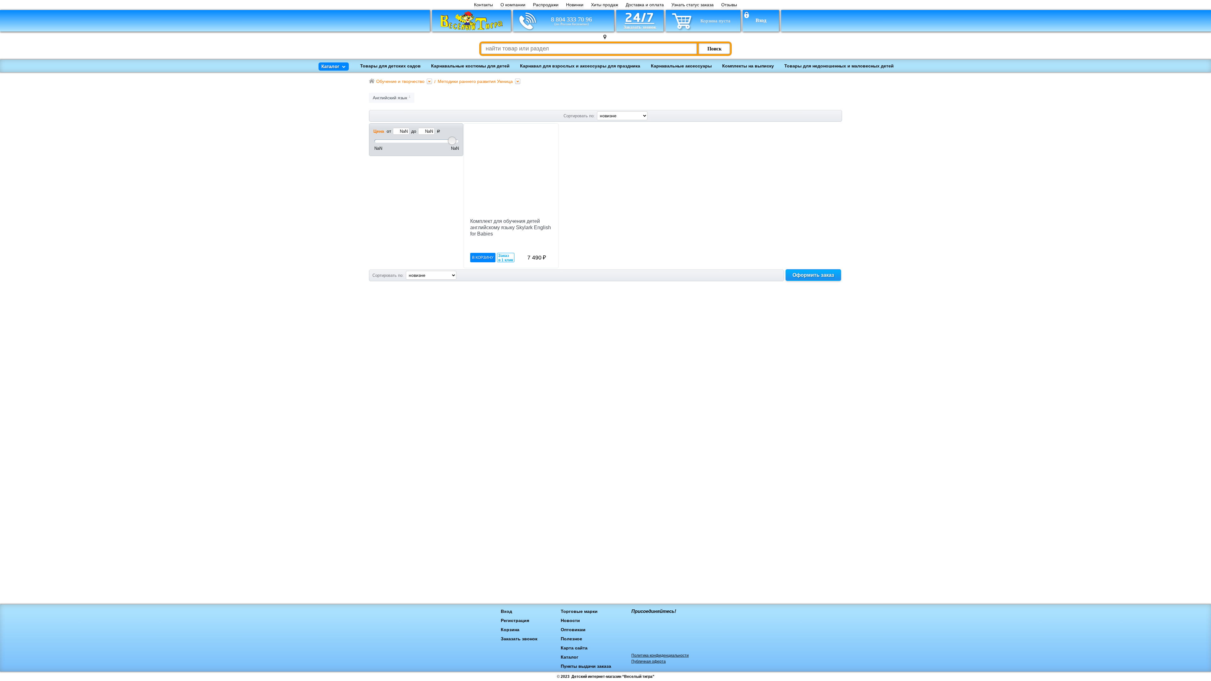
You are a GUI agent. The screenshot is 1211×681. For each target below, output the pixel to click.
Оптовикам (573, 629)
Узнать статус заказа (692, 5)
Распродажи (546, 5)
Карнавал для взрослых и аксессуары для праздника (580, 65)
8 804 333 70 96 (571, 21)
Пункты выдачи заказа (586, 666)
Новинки (574, 5)
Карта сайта (574, 647)
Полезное (571, 638)
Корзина (510, 629)
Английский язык (390, 97)
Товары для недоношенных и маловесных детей (839, 65)
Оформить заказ (813, 275)
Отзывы (729, 5)
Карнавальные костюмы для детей (470, 65)
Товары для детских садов (390, 65)
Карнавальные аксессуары (681, 65)
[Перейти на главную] (471, 21)
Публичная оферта (648, 661)
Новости (570, 620)
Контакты (483, 5)
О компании (512, 5)
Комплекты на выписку (748, 65)
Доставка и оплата (645, 5)
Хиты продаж (604, 5)
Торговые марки (579, 611)
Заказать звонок (519, 638)
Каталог (569, 657)
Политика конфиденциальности (660, 655)
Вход (761, 20)
